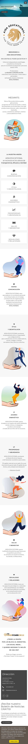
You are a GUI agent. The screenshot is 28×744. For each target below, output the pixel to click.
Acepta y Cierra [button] (14, 741)
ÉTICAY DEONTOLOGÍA (14, 188)
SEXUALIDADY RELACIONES (14, 240)
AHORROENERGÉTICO (14, 201)
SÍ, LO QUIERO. (6, 722)
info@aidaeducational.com (11, 690)
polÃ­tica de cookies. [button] (10, 737)
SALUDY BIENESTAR (14, 227)
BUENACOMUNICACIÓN (14, 175)
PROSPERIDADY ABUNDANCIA (14, 214)
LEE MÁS (4, 11)
